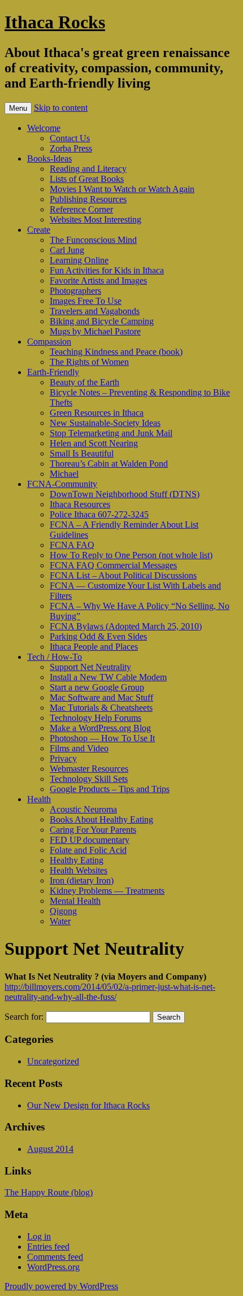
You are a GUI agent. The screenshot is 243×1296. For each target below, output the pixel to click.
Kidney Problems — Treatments (107, 890)
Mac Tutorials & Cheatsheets (101, 707)
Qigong (63, 911)
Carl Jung (67, 250)
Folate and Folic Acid (88, 850)
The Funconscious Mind (93, 240)
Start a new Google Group (97, 687)
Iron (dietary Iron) (82, 880)
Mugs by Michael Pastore (95, 331)
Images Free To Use (86, 301)
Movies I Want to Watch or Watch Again (122, 189)
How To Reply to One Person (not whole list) (131, 555)
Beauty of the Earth (84, 382)
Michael (64, 474)
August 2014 (50, 1149)
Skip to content (61, 107)
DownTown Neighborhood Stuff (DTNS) (124, 494)
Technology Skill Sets (89, 779)
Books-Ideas (49, 158)
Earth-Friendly (53, 372)
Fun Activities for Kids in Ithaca (107, 270)
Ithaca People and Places (94, 646)
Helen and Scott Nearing (94, 443)
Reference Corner (81, 209)
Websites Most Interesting (95, 219)
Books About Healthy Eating (101, 819)
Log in (39, 1236)
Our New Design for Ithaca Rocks (88, 1105)
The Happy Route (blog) (49, 1192)
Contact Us (70, 138)
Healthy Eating (76, 860)
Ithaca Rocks (55, 22)
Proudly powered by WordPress (61, 1286)
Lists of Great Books (87, 179)
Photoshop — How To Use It (102, 738)
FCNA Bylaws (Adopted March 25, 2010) (126, 626)
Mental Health (75, 901)
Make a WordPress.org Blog (100, 728)
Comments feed (55, 1257)
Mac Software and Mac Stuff (101, 697)
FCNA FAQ (72, 545)
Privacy (63, 758)
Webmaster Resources (89, 768)
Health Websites (78, 870)
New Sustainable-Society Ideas (105, 423)
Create (38, 229)
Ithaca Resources (80, 504)
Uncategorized (53, 1061)
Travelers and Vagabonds (95, 311)
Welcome (43, 128)
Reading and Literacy (88, 168)
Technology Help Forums (95, 718)
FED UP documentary (89, 840)
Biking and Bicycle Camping (102, 321)
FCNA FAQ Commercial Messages (113, 565)
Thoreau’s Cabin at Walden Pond (109, 463)
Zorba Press (71, 148)
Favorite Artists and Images (98, 280)
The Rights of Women (89, 362)
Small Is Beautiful (82, 453)
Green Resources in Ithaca (97, 412)
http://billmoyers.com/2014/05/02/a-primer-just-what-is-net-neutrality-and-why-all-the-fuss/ (110, 992)
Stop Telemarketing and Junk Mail (111, 433)
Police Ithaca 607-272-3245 (99, 514)
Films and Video (79, 748)
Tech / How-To (54, 657)
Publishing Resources (88, 199)
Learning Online (79, 260)
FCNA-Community (62, 484)
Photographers (75, 290)
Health (39, 799)
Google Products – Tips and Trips (110, 789)
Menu (18, 108)
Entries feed (48, 1246)
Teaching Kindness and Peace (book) (116, 351)
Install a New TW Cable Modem (108, 677)
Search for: (24, 1016)
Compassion (49, 341)
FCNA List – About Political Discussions (123, 575)
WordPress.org (53, 1267)
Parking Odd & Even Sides (98, 636)
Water (60, 921)
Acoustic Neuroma (83, 809)
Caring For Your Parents (93, 829)
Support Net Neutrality (90, 667)
